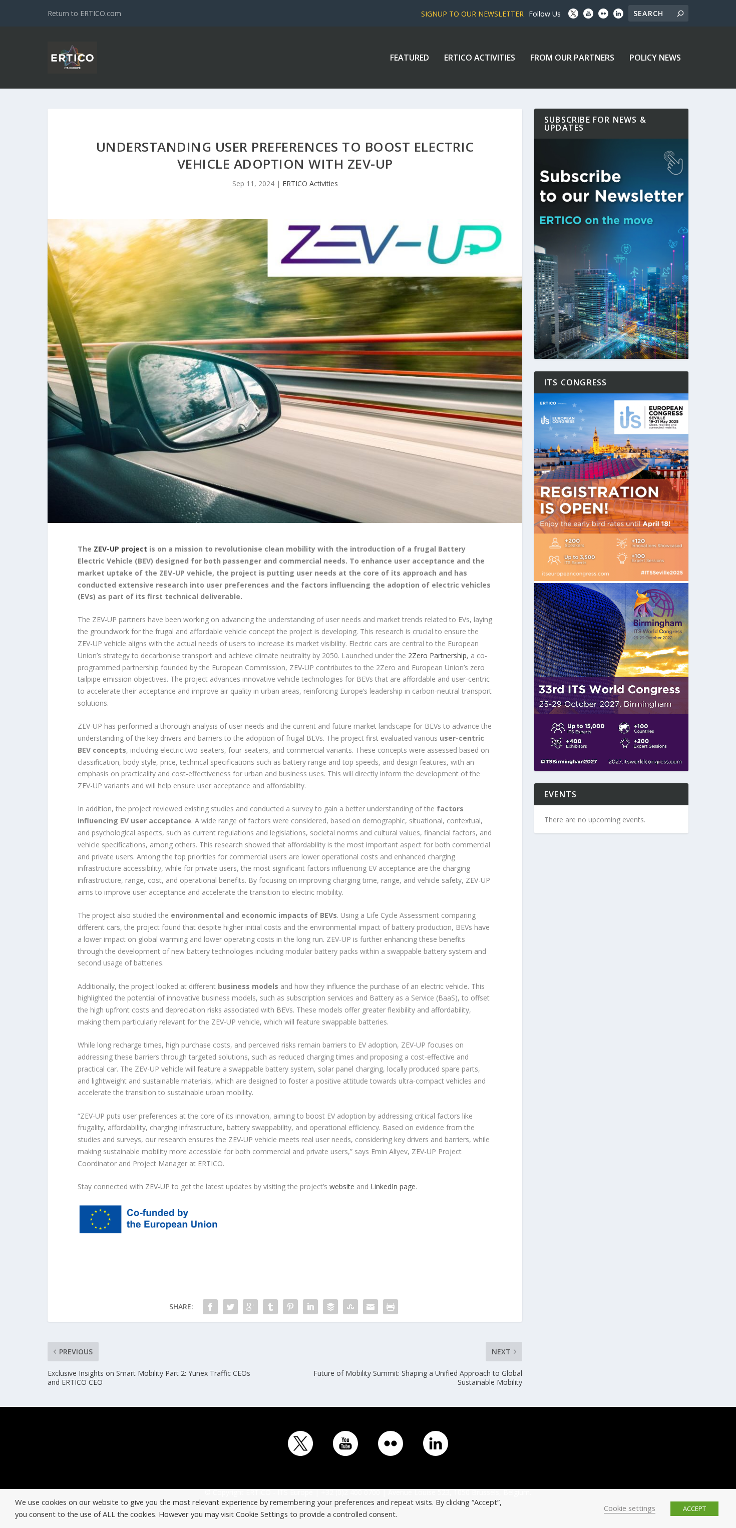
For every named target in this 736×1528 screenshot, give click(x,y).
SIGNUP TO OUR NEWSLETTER (472, 14)
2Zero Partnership (437, 655)
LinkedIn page (393, 1186)
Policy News (655, 58)
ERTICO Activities (479, 58)
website (341, 1186)
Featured (409, 58)
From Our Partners (572, 58)
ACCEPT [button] (694, 1508)
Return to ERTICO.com (84, 13)
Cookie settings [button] (629, 1508)
